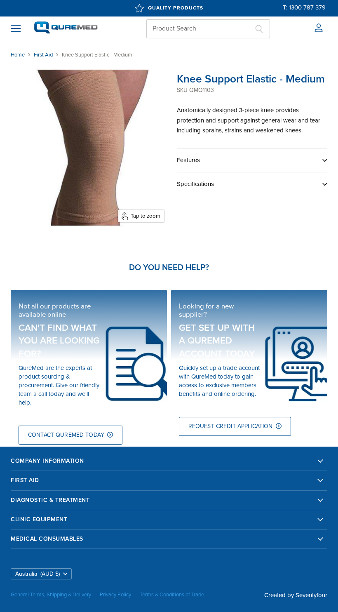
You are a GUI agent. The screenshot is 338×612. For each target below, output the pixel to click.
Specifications (195, 184)
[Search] (259, 28)
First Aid (43, 55)
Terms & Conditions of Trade (172, 594)
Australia (37, 573)
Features (188, 160)
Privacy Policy (115, 594)
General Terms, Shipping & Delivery (51, 594)
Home (18, 55)
